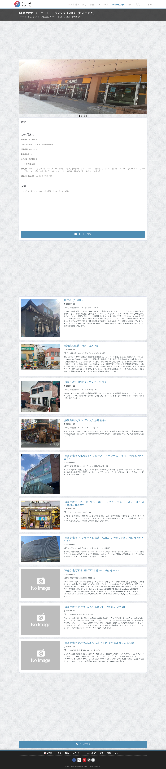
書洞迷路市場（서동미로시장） (81, 345)
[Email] (93, 760)
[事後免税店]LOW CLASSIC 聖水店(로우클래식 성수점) (94, 607)
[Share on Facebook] (74, 760)
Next (144, 87)
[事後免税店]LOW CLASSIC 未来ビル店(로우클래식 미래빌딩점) (99, 642)
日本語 (73, 4)
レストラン (103, 4)
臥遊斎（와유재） (74, 300)
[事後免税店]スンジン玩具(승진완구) (85, 420)
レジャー (147, 4)
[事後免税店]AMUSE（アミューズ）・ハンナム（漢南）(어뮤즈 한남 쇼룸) (103, 457)
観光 (92, 4)
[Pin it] (84, 760)
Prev (22, 87)
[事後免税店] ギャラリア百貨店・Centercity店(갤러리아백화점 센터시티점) (104, 539)
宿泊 (130, 4)
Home (22, 17)
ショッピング (118, 4)
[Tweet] (79, 760)
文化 (138, 4)
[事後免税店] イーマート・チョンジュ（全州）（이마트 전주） (61, 17)
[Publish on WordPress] (89, 760)
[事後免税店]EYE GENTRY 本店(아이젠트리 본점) (91, 570)
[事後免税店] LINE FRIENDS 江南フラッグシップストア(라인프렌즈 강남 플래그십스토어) (104, 503)
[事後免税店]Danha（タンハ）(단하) (85, 382)
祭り (84, 4)
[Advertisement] (83, 40)
